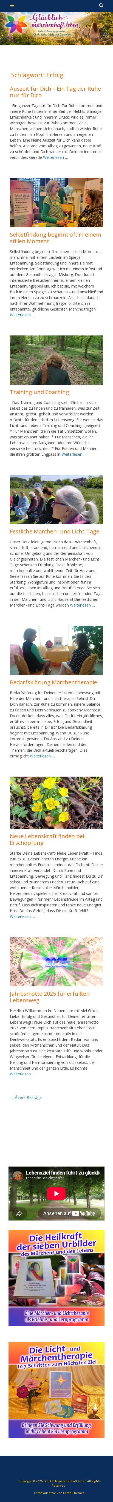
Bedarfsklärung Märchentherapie (53, 682)
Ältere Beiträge (26, 1097)
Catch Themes (73, 1493)
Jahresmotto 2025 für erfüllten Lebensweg (50, 997)
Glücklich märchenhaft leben (64, 1481)
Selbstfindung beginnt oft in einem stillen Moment (55, 238)
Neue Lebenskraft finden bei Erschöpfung (47, 839)
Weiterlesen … (55, 157)
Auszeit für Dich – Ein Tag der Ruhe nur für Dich (55, 92)
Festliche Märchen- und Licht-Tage (54, 531)
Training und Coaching (39, 392)
